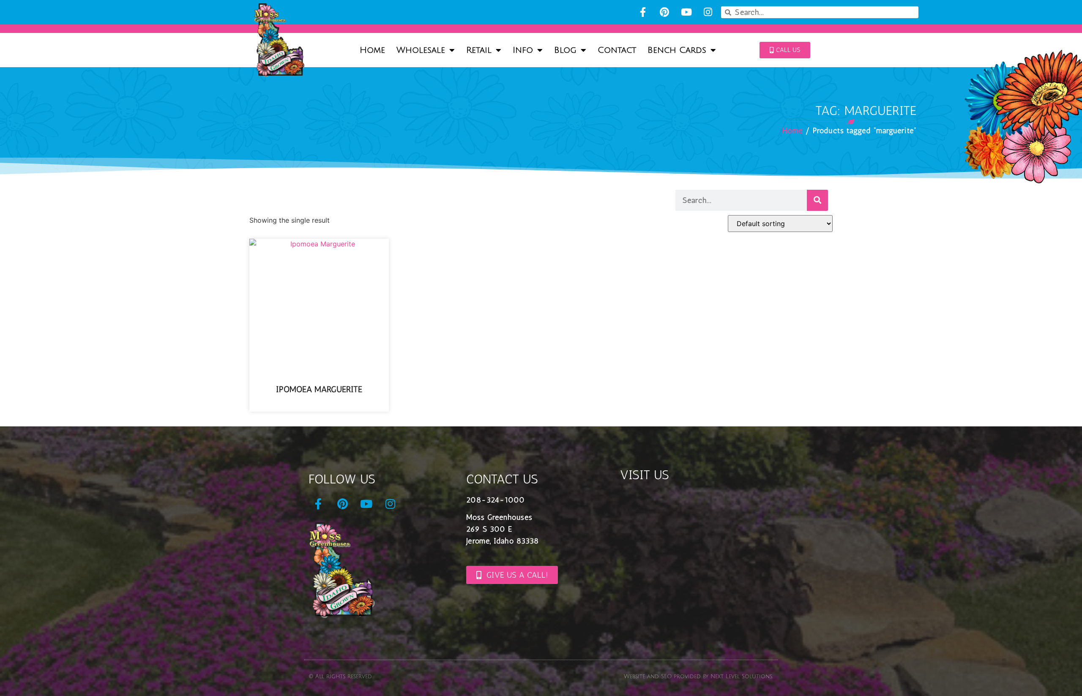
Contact (617, 50)
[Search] (817, 200)
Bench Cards (677, 50)
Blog (565, 50)
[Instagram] (707, 12)
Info (523, 50)
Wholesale (420, 50)
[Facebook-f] (642, 12)
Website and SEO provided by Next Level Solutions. (698, 677)
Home (372, 50)
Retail (479, 50)
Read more (319, 404)
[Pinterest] (664, 12)
